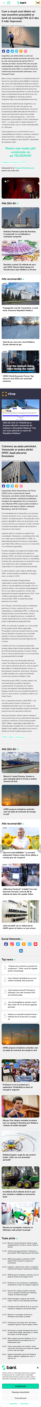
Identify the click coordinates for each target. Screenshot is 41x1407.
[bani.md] (21, 2)
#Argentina (6, 162)
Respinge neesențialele (20, 1392)
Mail (25, 51)
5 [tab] (24, 440)
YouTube (36, 944)
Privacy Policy (24, 1403)
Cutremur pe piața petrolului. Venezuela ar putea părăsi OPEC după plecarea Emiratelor (19, 451)
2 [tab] (17, 440)
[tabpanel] (20, 417)
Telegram (16, 51)
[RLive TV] (8, 394)
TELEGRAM (22, 156)
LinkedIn (8, 51)
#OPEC (4, 737)
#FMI (23, 162)
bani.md (22, 26)
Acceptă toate (20, 1386)
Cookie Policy (13, 1403)
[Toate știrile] (8, 2)
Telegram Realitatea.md (24, 168)
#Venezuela (20, 737)
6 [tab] (26, 440)
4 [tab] (22, 440)
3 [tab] (19, 440)
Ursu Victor (24, 461)
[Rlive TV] (37, 3)
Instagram (12, 944)
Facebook (3, 51)
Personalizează (20, 1398)
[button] (38, 1367)
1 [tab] (15, 440)
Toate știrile (8, 1238)
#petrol (11, 737)
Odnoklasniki (21, 51)
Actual (16, 26)
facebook (6, 944)
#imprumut (16, 162)
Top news (7, 959)
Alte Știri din (9, 203)
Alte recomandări (12, 279)
